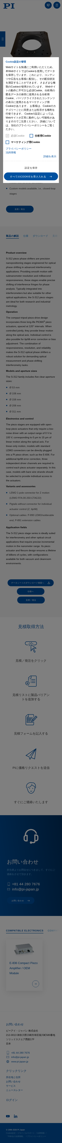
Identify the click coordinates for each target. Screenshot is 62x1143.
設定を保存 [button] (31, 167)
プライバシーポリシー (19, 148)
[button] (31, 176)
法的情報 (11, 152)
